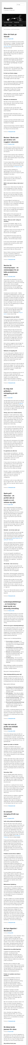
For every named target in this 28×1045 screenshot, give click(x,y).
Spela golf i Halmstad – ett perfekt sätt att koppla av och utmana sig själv (10, 497)
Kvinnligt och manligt (8, 22)
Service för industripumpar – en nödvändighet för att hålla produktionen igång (11, 269)
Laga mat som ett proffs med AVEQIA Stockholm (11, 726)
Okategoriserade (11, 131)
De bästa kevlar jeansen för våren (10, 1028)
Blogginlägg (16, 22)
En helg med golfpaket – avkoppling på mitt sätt (10, 392)
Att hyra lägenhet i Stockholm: (10, 929)
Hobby (15, 25)
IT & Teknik (21, 25)
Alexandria (8, 8)
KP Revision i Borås (18, 166)
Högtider (10, 25)
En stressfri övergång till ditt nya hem (11, 814)
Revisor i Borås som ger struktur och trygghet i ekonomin (11, 139)
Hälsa (5, 25)
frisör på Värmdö (7, 46)
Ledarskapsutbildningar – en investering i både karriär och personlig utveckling (12, 605)
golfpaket (21, 403)
